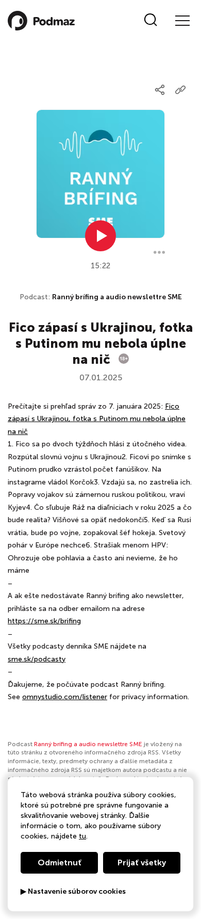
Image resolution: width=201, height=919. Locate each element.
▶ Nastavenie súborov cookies (73, 892)
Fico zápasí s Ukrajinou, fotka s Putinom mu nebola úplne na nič (97, 419)
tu (82, 836)
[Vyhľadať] (150, 20)
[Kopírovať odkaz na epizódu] (180, 90)
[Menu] (182, 20)
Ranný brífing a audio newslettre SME (117, 297)
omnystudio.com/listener (64, 696)
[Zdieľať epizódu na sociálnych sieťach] (160, 90)
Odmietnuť (59, 862)
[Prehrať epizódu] (100, 235)
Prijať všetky (142, 862)
